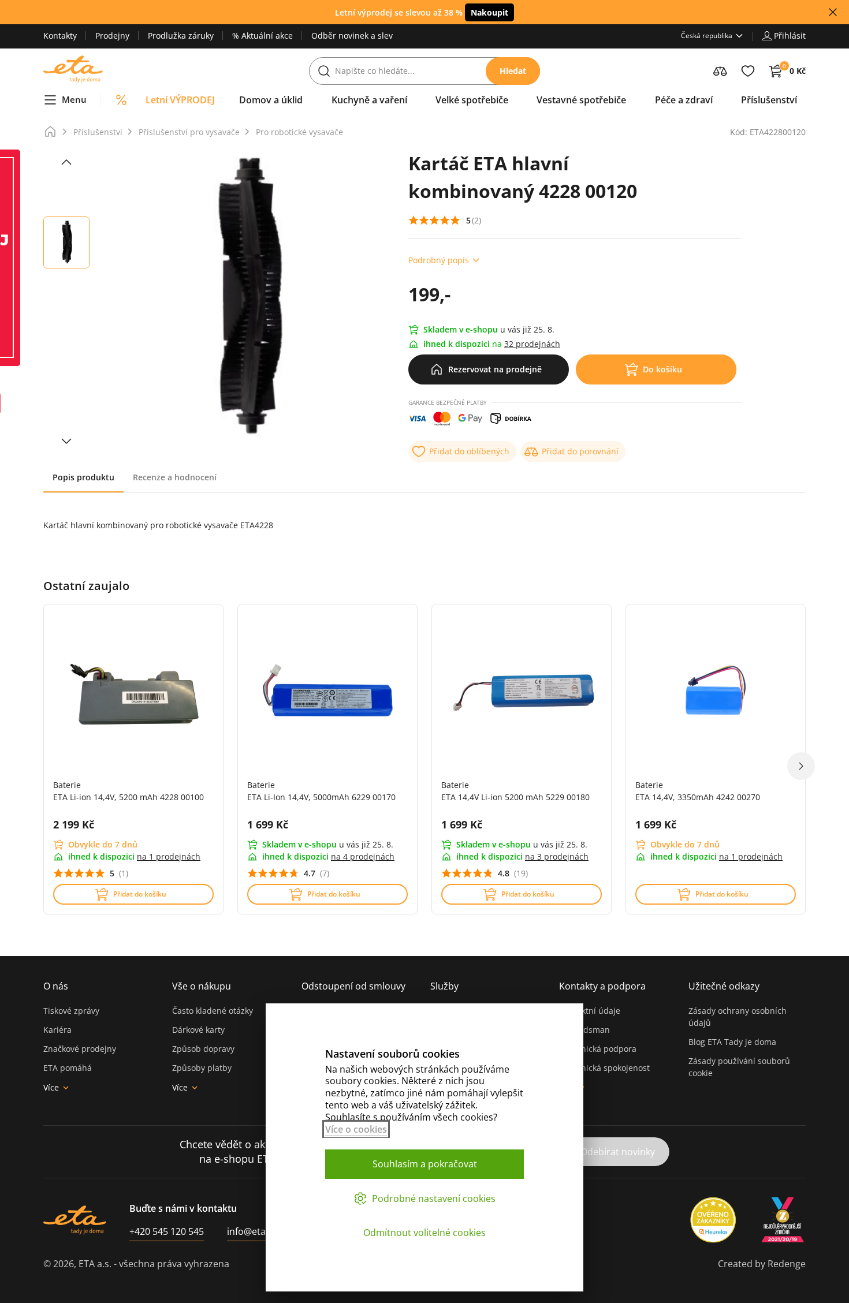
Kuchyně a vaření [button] (369, 100)
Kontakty (60, 35)
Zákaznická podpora (597, 1048)
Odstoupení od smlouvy (353, 986)
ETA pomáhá (67, 1067)
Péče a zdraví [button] (684, 100)
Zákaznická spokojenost (604, 1067)
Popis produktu (83, 477)
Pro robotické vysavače (299, 131)
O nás (55, 986)
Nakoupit (489, 12)
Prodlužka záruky (181, 35)
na (168, 856)
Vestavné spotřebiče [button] (581, 100)
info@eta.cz (252, 1231)
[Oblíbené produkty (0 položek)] (748, 71)
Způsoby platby (202, 1067)
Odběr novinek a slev (352, 35)
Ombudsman (584, 1029)
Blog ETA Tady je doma (732, 1041)
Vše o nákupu (201, 986)
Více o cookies (356, 1129)
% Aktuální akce (262, 35)
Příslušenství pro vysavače (189, 131)
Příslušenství (97, 131)
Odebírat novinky (617, 1151)
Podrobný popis (438, 260)
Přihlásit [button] (790, 35)
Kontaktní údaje (589, 1010)
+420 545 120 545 (166, 1231)
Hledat (513, 70)
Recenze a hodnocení (175, 477)
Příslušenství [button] (769, 100)
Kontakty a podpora (602, 986)
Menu (74, 99)
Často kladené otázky (212, 1010)
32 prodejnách (532, 343)
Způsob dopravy (203, 1048)
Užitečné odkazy (723, 986)
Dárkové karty (198, 1029)
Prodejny (112, 35)
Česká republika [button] (706, 35)
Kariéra (57, 1029)
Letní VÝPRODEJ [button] (180, 100)
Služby (444, 986)
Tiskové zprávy (71, 1010)
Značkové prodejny (79, 1048)
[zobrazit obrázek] (66, 162)
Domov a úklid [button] (271, 100)
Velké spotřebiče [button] (471, 100)
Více (51, 1087)
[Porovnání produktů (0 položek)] (720, 71)
